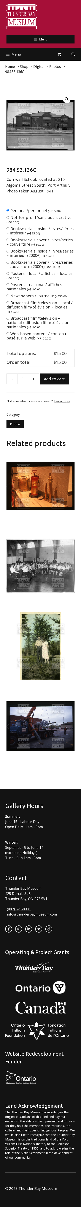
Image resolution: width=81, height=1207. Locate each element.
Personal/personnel (35, 210)
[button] (67, 99)
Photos (15, 424)
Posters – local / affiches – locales (39, 275)
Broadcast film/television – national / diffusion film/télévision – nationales (39, 322)
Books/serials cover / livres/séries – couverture (39, 242)
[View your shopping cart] (59, 54)
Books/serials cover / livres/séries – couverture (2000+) (39, 264)
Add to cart (54, 378)
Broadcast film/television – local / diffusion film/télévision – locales (39, 307)
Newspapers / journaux (39, 295)
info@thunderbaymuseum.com (32, 914)
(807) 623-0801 (19, 909)
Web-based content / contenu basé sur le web (36, 336)
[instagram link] (18, 928)
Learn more (62, 401)
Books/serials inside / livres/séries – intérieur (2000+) (40, 253)
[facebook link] (8, 928)
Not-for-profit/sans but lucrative (38, 219)
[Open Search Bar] (73, 54)
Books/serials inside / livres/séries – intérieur (40, 231)
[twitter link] (38, 928)
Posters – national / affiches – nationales (35, 286)
